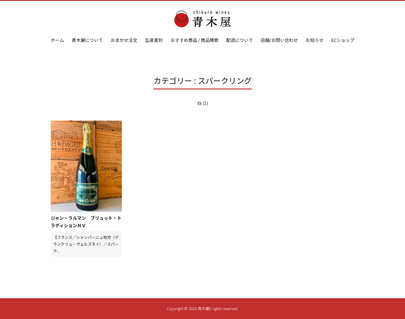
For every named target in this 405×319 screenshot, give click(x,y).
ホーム (57, 40)
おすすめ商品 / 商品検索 (194, 40)
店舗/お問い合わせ (279, 40)
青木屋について (87, 40)
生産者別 (154, 40)
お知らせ (314, 40)
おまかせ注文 (124, 40)
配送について (239, 40)
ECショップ (342, 40)
